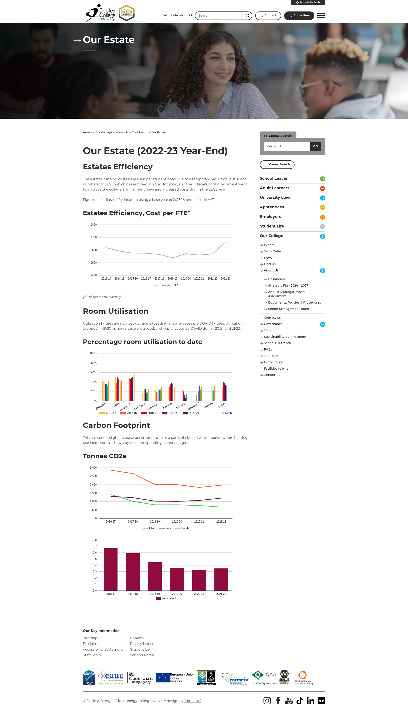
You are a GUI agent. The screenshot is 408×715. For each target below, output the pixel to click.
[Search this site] (248, 15)
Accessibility (310, 2)
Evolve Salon (273, 362)
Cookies (137, 638)
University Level (276, 198)
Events (269, 245)
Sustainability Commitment (285, 337)
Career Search (279, 164)
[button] (320, 16)
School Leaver (274, 179)
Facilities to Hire (276, 368)
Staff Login (92, 655)
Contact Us (272, 317)
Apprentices (272, 207)
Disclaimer (92, 644)
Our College (103, 132)
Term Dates (273, 251)
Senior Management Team (288, 309)
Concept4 (192, 701)
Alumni (269, 375)
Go (315, 146)
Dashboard (139, 132)
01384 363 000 (177, 15)
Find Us (270, 264)
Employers (270, 217)
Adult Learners (274, 188)
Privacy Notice (142, 644)
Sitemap (90, 638)
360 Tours (271, 356)
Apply (301, 15)
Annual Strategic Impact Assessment (287, 294)
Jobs (267, 330)
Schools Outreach (277, 343)
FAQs (268, 349)
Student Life (272, 227)
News (268, 258)
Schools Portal (142, 655)
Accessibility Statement (103, 649)
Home (87, 132)
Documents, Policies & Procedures (294, 302)
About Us (121, 132)
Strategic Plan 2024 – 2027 (288, 285)
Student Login (142, 649)
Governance (273, 324)
